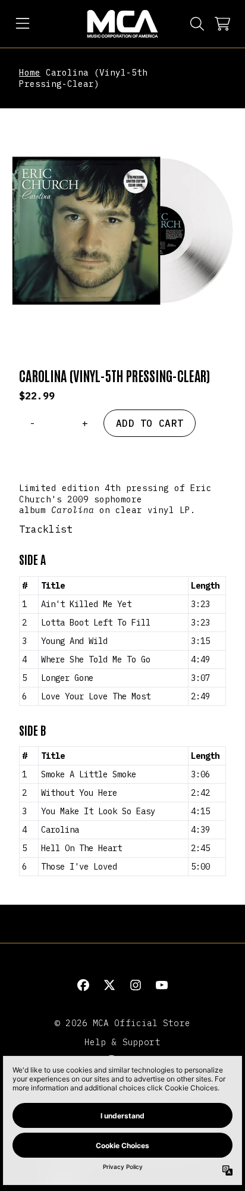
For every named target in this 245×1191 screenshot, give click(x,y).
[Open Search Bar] (196, 24)
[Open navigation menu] (23, 24)
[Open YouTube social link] (162, 985)
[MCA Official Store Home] (122, 24)
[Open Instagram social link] (135, 985)
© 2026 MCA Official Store (122, 1023)
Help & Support (122, 1042)
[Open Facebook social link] (83, 985)
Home (29, 72)
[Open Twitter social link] (109, 985)
